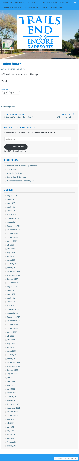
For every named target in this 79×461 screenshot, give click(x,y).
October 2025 (12, 233)
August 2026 (12, 195)
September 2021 (13, 415)
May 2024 (11, 298)
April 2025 (11, 256)
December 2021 (13, 404)
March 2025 (11, 260)
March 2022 (11, 393)
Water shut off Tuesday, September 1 (22, 166)
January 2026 (12, 222)
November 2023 (13, 321)
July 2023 (10, 336)
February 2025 (13, 264)
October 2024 (12, 279)
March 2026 (12, 214)
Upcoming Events (32, 7)
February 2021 (12, 442)
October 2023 (12, 324)
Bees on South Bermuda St (17, 177)
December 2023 (13, 317)
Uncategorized (9, 107)
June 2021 (11, 427)
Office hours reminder (65, 115)
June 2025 (11, 249)
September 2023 (13, 328)
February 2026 (13, 218)
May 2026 (11, 207)
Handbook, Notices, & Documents (57, 2)
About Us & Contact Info (13, 2)
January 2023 (12, 359)
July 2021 (10, 423)
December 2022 (13, 362)
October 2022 (12, 370)
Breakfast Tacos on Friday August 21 (21, 181)
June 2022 (11, 381)
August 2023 (12, 332)
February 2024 (13, 309)
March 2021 (11, 438)
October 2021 (12, 412)
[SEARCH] (75, 2)
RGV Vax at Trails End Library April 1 (18, 115)
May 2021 (10, 431)
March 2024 (12, 305)
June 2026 (11, 203)
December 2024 (13, 271)
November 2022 (13, 366)
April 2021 (11, 434)
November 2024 (13, 275)
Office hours (11, 64)
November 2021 (13, 408)
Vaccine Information (12, 7)
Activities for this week (16, 173)
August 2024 (12, 286)
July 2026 (10, 199)
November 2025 (13, 230)
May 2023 (11, 343)
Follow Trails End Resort (16, 147)
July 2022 (10, 377)
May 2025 (11, 252)
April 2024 (11, 302)
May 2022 (11, 385)
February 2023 (12, 355)
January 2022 (12, 400)
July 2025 (10, 245)
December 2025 (13, 226)
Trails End (22, 69)
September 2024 (14, 283)
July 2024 (10, 290)
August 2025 (12, 241)
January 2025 (12, 268)
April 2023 (11, 347)
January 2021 (12, 446)
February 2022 (13, 396)
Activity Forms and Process (54, 7)
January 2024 (12, 313)
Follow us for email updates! (20, 127)
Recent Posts (33, 2)
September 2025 (13, 237)
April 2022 (11, 389)
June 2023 (11, 340)
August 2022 (12, 374)
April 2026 (11, 211)
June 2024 (11, 294)
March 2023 (11, 351)
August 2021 (12, 419)
